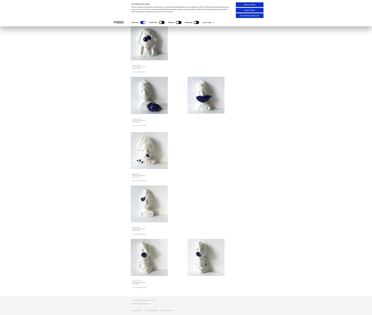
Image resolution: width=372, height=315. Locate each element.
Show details (207, 22)
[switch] (162, 22)
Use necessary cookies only (249, 15)
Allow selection (250, 10)
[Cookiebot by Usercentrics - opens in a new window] (118, 22)
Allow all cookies (249, 5)
